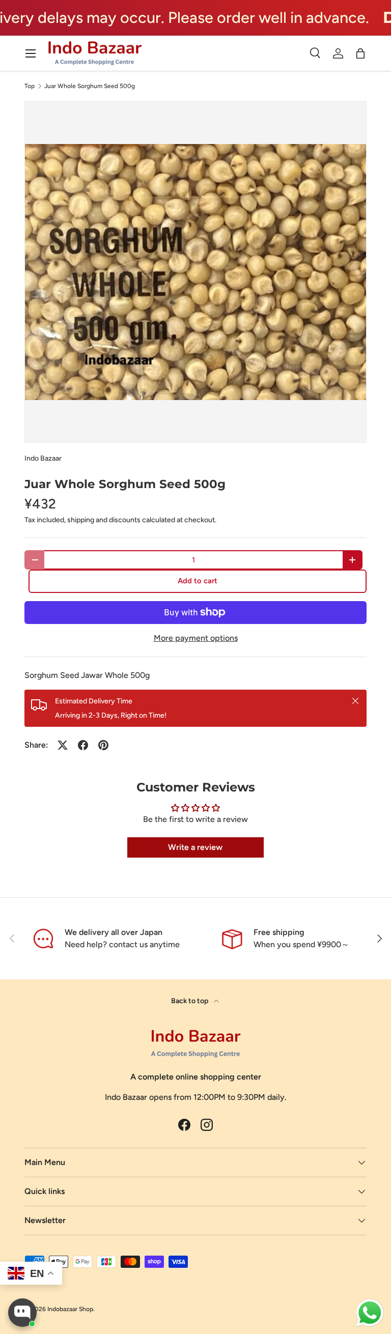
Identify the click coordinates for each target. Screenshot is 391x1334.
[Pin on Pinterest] (103, 745)
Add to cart (197, 580)
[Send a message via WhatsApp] (370, 1313)
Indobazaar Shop (70, 1309)
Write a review (195, 847)
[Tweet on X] (62, 745)
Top (29, 86)
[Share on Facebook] (83, 745)
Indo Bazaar (43, 458)
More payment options (196, 638)
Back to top (190, 1001)
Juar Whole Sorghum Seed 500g (89, 86)
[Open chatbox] (22, 1312)
